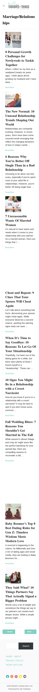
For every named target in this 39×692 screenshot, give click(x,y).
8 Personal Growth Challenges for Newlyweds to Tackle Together (19, 58)
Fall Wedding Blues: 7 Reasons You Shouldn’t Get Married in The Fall (20, 428)
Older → (30, 632)
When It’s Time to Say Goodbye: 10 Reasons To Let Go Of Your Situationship (20, 344)
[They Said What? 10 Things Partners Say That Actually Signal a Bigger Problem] (13, 575)
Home (9, 656)
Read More (9, 87)
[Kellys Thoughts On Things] (18, 6)
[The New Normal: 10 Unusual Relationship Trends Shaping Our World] (13, 99)
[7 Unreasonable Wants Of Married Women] (13, 204)
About (17, 656)
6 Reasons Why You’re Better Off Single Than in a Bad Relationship (20, 163)
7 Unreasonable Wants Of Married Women (18, 220)
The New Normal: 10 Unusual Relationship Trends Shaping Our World (20, 118)
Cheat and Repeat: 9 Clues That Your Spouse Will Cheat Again (19, 299)
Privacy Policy (15, 660)
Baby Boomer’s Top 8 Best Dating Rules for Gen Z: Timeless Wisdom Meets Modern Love (20, 532)
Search (25, 646)
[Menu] (3, 6)
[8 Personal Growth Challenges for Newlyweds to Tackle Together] (13, 40)
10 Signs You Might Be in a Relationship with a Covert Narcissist (19, 386)
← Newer (9, 632)
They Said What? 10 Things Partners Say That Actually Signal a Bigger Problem (20, 594)
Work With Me (14, 665)
